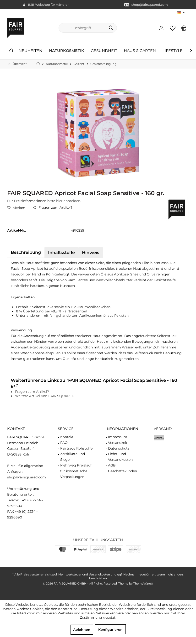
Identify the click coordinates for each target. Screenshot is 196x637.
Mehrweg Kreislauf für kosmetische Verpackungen (76, 471)
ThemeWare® (143, 583)
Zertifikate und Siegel (72, 457)
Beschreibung (26, 252)
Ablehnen (81, 629)
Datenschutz (118, 448)
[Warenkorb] (184, 28)
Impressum (117, 437)
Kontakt (67, 437)
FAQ (64, 442)
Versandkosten (99, 574)
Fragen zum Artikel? (55, 207)
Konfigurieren (110, 629)
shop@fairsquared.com (149, 4)
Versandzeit (117, 442)
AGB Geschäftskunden (122, 468)
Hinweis (90, 252)
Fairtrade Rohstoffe (76, 448)
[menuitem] (184, 28)
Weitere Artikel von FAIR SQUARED (44, 396)
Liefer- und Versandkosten (120, 457)
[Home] (11, 51)
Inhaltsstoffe (61, 252)
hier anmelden (68, 201)
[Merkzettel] (173, 28)
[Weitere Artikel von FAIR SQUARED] (177, 209)
